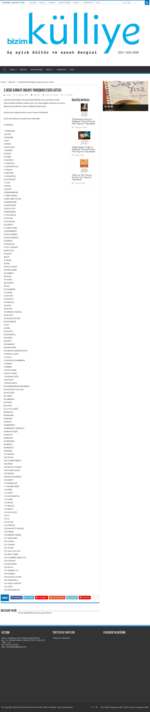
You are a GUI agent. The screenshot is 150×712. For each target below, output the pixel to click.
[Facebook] (127, 3)
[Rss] (124, 3)
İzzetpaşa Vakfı (116, 707)
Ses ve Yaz (108, 107)
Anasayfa (33, 3)
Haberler (52, 3)
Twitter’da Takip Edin (63, 632)
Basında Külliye (65, 3)
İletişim (76, 3)
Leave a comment (52, 95)
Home (3, 82)
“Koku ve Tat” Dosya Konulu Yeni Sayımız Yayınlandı (82, 177)
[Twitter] (129, 3)
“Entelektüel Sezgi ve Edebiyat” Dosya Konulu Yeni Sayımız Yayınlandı (83, 121)
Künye (42, 3)
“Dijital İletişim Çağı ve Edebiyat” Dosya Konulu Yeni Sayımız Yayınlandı (83, 149)
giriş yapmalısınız (44, 613)
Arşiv (98, 3)
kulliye (8, 95)
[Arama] (147, 2)
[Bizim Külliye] (75, 34)
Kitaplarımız (88, 3)
